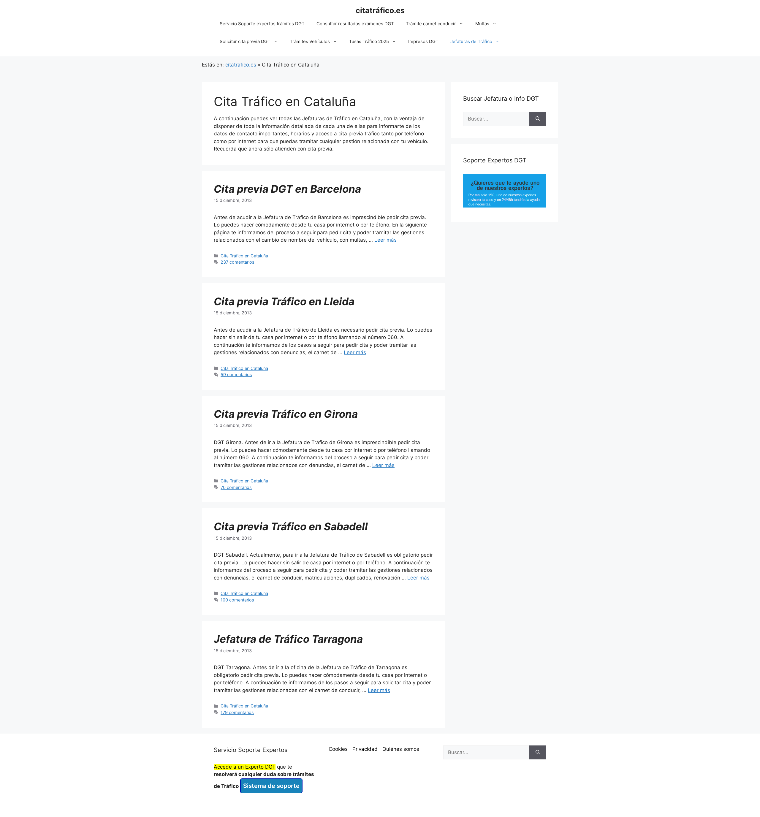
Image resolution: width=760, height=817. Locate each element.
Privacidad (365, 749)
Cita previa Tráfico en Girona (286, 414)
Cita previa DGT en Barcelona (287, 189)
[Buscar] (537, 119)
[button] (462, 24)
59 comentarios (236, 374)
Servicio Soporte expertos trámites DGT (262, 23)
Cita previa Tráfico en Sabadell (291, 526)
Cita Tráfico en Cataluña (244, 255)
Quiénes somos (400, 749)
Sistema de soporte (271, 785)
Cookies (338, 749)
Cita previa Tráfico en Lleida (284, 301)
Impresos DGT (423, 41)
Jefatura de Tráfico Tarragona (288, 639)
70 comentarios (236, 487)
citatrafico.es (240, 65)
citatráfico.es (380, 10)
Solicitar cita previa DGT (245, 41)
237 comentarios (237, 262)
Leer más (385, 240)
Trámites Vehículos (310, 41)
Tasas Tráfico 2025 (369, 41)
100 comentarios (237, 599)
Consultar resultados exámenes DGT (355, 23)
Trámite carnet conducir (431, 23)
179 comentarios (237, 712)
